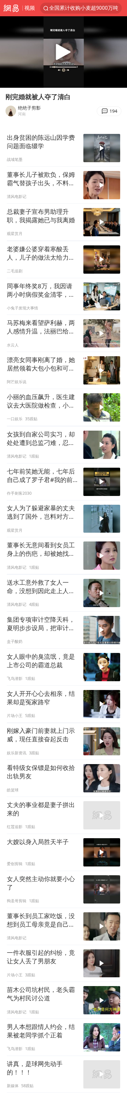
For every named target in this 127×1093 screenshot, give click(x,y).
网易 (11, 8)
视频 (29, 7)
